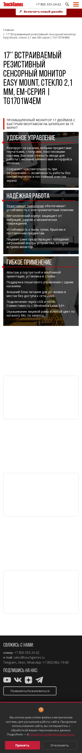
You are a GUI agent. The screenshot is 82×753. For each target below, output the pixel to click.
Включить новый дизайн (43, 11)
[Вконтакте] (18, 681)
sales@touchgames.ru (29, 657)
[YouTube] (7, 681)
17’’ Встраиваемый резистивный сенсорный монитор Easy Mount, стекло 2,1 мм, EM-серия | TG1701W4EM (39, 35)
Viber (21, 662)
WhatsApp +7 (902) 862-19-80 (48, 662)
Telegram (9, 662)
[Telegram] (39, 681)
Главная (8, 30)
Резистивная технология (25, 206)
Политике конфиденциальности (52, 734)
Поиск (67, 4)
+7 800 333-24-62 (48, 4)
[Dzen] (28, 681)
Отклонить (60, 745)
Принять (22, 745)
